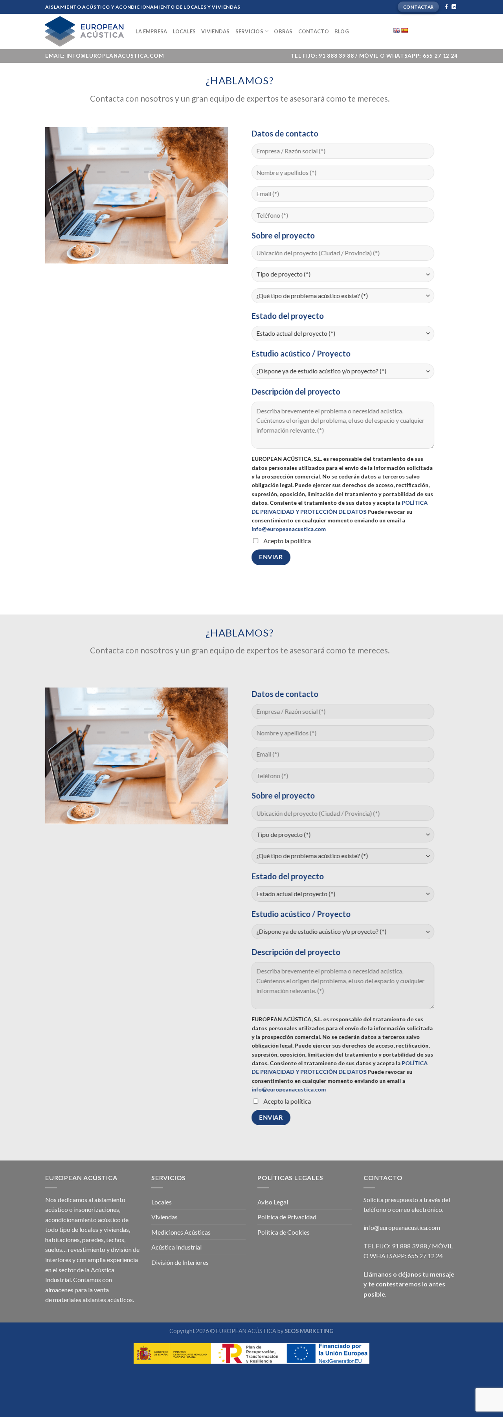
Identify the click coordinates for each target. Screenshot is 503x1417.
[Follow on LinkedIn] (454, 7)
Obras (283, 31)
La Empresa (151, 31)
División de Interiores (180, 1262)
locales (88, 1229)
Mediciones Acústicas (181, 1232)
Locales (184, 31)
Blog (341, 31)
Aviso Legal (272, 1202)
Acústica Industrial (176, 1247)
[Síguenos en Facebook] (446, 7)
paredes (93, 1239)
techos (115, 1239)
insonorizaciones (96, 1209)
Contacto (313, 31)
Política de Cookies (283, 1232)
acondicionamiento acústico (83, 1219)
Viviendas (215, 31)
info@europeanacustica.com (289, 529)
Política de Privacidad (286, 1217)
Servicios (249, 31)
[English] (396, 30)
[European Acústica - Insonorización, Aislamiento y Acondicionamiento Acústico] (84, 31)
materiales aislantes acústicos (93, 1299)
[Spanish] (404, 30)
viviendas (116, 1229)
